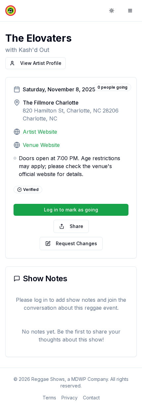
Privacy (69, 397)
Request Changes (76, 243)
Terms (49, 397)
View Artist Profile (40, 63)
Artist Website (40, 131)
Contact (91, 397)
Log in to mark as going (71, 209)
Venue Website (41, 145)
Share (76, 226)
